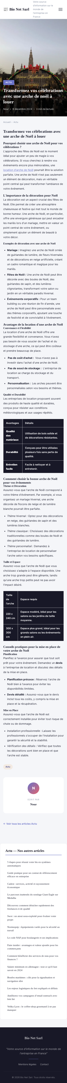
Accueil (7, 122)
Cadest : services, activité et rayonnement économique (28, 885)
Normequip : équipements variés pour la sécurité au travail (33, 929)
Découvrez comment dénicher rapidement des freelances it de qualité (30, 907)
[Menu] (60, 9)
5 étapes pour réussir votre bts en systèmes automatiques (29, 864)
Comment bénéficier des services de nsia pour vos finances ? (32, 957)
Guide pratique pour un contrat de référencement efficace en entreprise (32, 875)
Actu (9, 82)
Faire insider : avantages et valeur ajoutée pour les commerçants (32, 947)
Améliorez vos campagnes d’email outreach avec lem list (32, 997)
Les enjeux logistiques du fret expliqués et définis (32, 988)
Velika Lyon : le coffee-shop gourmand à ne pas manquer (31, 1008)
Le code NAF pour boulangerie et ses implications (32, 937)
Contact (44, 1064)
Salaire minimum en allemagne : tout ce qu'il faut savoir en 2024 (32, 968)
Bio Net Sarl (16, 9)
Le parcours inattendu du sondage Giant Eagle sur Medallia (32, 896)
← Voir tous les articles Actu (20, 823)
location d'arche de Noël (18, 170)
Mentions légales (27, 1064)
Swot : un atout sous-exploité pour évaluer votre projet (31, 918)
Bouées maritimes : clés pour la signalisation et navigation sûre (31, 979)
